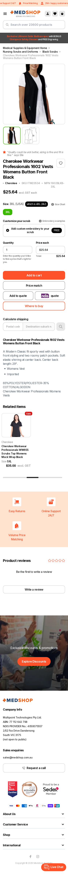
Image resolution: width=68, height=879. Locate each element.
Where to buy (34, 306)
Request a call (36, 768)
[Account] (48, 13)
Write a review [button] (34, 589)
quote (55, 296)
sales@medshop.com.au (18, 757)
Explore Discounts (34, 661)
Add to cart (34, 275)
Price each (42, 242)
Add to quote (18, 296)
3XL (7, 212)
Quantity (8, 242)
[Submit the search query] (7, 26)
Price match (34, 285)
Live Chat (57, 867)
